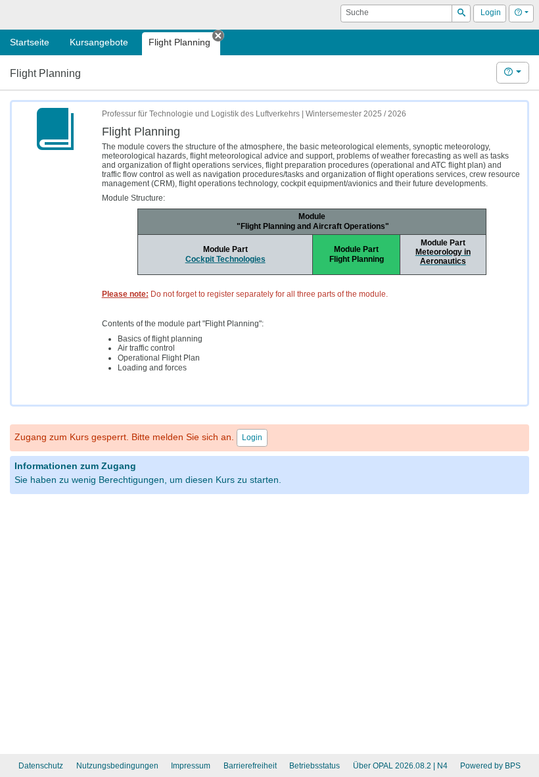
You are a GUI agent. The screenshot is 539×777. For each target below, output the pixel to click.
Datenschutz (40, 765)
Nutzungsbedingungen (117, 765)
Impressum (190, 765)
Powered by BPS (490, 765)
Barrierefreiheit (250, 765)
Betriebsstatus (314, 765)
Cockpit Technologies (225, 259)
